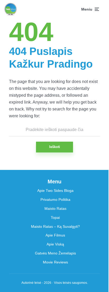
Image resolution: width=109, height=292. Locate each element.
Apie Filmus (55, 235)
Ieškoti (54, 147)
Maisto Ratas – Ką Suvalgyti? (55, 226)
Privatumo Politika (55, 199)
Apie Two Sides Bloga (55, 190)
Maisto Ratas (55, 208)
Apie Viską (55, 244)
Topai (55, 217)
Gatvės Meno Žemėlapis (55, 253)
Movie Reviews (55, 262)
